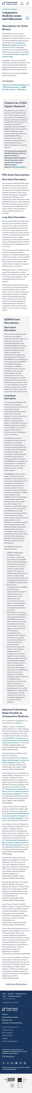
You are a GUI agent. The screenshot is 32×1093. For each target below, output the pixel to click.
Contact (4, 1014)
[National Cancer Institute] (9, 1080)
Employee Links (7, 1020)
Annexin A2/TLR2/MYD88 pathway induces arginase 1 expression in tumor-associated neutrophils (16, 816)
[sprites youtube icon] (16, 1063)
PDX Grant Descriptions (11, 87)
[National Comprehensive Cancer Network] (23, 1080)
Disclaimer (5, 1038)
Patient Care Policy (7, 1035)
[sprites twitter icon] (7, 1063)
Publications (21, 89)
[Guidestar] (19, 1085)
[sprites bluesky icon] (24, 1063)
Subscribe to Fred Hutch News (12, 1023)
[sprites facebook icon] (3, 1063)
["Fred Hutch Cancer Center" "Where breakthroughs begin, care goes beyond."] (9, 3)
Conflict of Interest (7, 1030)
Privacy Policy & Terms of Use (10, 1027)
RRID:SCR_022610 (18, 167)
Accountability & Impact (10, 1017)
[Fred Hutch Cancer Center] (10, 1009)
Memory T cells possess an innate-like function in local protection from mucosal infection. (15, 740)
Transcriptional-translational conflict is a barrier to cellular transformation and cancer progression (15, 791)
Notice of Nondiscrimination (10, 1041)
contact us (18, 723)
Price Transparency (7, 1032)
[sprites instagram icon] (20, 1063)
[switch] (27, 18)
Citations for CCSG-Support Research (15, 85)
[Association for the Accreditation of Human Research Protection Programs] (12, 1085)
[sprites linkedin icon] (12, 1063)
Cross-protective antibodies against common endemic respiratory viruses (15, 760)
